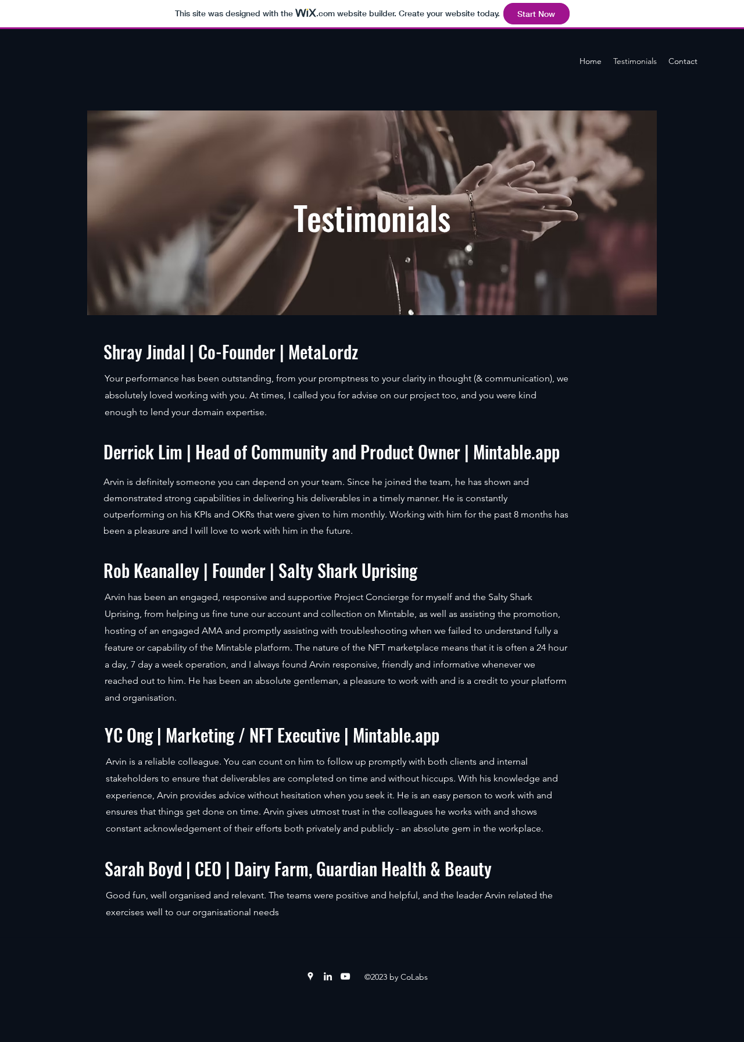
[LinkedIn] (328, 976)
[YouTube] (345, 976)
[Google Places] (310, 976)
